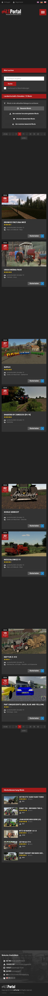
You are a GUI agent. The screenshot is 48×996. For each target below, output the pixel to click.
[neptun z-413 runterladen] (24, 641)
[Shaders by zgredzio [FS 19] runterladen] (24, 398)
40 (38, 134)
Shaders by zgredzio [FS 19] (17, 415)
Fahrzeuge (10, 712)
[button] (42, 12)
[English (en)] (38, 2)
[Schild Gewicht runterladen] (24, 496)
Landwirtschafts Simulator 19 (15, 96)
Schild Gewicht (11, 512)
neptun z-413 (10, 657)
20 (30, 134)
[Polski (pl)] (45, 2)
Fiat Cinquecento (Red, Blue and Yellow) (24, 704)
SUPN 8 (7, 367)
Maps (21, 229)
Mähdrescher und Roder (14, 664)
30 (34, 134)
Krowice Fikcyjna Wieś (15, 222)
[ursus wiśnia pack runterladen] (24, 254)
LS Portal (11, 12)
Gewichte (23, 519)
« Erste (5, 134)
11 (23, 134)
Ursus (15, 277)
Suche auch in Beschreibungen (18, 88)
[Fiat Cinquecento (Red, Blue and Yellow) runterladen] (24, 688)
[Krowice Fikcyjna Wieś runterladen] (24, 206)
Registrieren (19, 2)
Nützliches (10, 422)
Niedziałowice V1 (12, 560)
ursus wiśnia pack (13, 270)
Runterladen (34, 236)
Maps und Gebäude (12, 229)
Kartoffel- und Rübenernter (29, 664)
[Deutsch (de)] (41, 2)
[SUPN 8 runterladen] (24, 351)
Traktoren (9, 277)
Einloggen (7, 2)
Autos (15, 712)
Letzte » (24, 138)
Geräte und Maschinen (13, 374)
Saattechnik (24, 374)
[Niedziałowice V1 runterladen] (24, 543)
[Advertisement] (24, 42)
